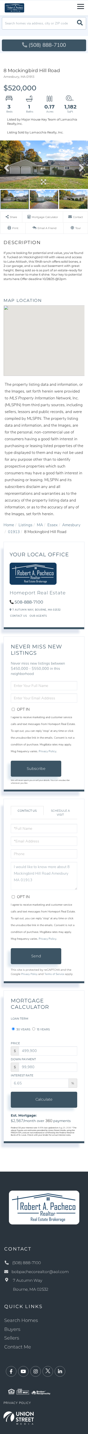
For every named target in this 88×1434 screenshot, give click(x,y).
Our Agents (38, 615)
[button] (80, 23)
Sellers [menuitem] (11, 1338)
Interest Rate (22, 1075)
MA (40, 525)
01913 (14, 531)
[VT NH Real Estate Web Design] (19, 1417)
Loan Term (19, 1018)
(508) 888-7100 (47, 45)
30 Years (23, 1029)
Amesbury (71, 525)
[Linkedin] (60, 1371)
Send (36, 956)
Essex (52, 525)
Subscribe (36, 768)
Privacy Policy (47, 751)
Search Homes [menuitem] (21, 1320)
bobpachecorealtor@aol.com (40, 1271)
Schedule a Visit (60, 812)
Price (15, 1043)
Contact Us (18, 615)
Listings (25, 525)
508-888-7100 (29, 602)
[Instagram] (36, 1371)
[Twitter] (48, 1371)
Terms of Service (54, 974)
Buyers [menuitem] (12, 1329)
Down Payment (23, 1059)
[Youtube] (23, 1371)
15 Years (43, 1029)
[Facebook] (11, 1371)
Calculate (44, 1099)
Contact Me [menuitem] (17, 1347)
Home (9, 525)
